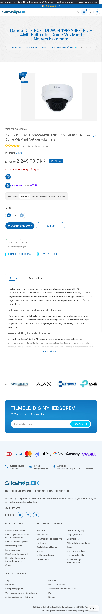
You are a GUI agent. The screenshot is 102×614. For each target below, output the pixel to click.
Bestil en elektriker (56, 584)
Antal (9, 208)
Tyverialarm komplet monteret (62, 588)
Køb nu (50, 226)
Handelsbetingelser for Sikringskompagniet (15, 559)
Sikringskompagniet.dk (55, 610)
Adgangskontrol (74, 534)
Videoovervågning (75, 530)
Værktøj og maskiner (76, 551)
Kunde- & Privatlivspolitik (16, 541)
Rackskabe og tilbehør (47, 547)
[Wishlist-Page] (91, 12)
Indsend (78, 423)
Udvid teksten (49, 351)
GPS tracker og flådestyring (49, 538)
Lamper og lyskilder (76, 555)
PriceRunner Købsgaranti (16, 554)
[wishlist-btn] (94, 136)
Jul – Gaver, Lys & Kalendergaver (75, 560)
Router (40, 551)
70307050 (17, 467)
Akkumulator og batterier (78, 542)
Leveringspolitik (12, 550)
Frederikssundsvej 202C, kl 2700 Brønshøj (75, 467)
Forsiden (52, 580)
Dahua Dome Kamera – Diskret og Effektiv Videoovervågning (46, 47)
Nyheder (52, 597)
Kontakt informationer (15, 530)
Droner (70, 547)
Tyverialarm (42, 534)
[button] (77, 12)
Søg (7, 580)
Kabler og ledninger (45, 555)
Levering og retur (51, 254)
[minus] (21, 215)
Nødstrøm (41, 542)
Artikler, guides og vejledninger (19, 597)
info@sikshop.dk (41, 467)
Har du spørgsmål (21, 254)
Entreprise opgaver (14, 588)
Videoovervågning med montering (21, 592)
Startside (41, 530)
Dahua (19, 152)
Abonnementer (44, 559)
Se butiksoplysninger (17, 246)
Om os (8, 565)
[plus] (8, 215)
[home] (22, 483)
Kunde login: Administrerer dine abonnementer (17, 536)
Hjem (13, 47)
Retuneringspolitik (13, 545)
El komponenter (74, 538)
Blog (50, 592)
